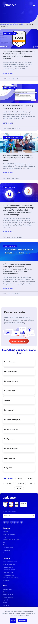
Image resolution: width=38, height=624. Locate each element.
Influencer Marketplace (12, 420)
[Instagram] (14, 522)
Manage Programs (10, 371)
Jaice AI (7, 400)
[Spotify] (21, 522)
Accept (13, 620)
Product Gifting (9, 458)
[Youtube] (11, 522)
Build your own (9, 439)
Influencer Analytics (11, 429)
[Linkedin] (4, 522)
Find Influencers (9, 362)
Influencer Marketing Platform (10, 24)
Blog (22, 24)
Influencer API (9, 410)
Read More (8, 73)
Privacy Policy (22, 620)
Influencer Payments (11, 381)
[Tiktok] (17, 522)
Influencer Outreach (11, 448)
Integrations (8, 468)
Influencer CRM (9, 391)
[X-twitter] (7, 522)
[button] (35, 609)
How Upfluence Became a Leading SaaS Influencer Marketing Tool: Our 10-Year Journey (18, 158)
